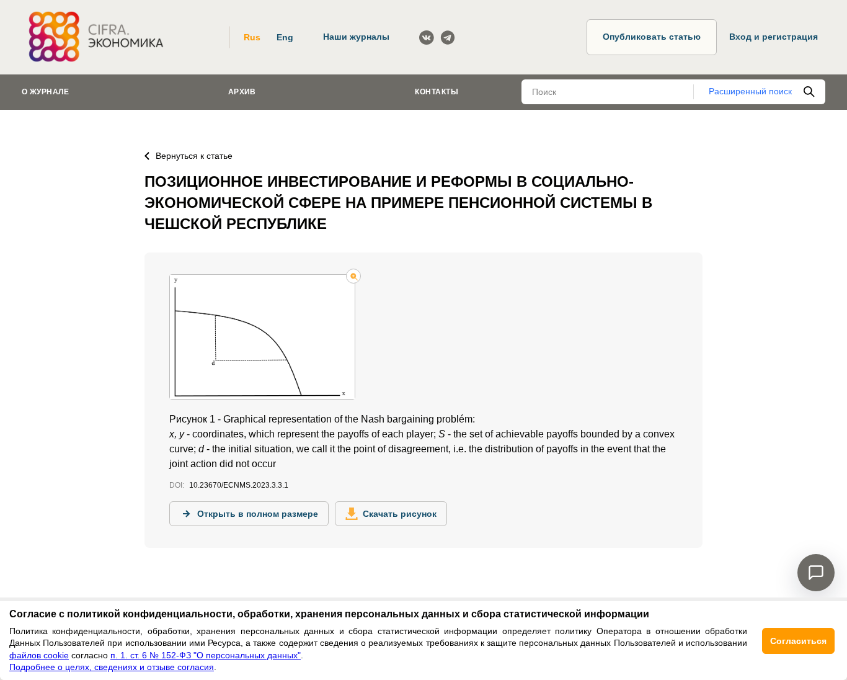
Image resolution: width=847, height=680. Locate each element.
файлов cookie (39, 655)
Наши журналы (356, 37)
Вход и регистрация (773, 37)
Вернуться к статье (194, 156)
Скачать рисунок (400, 514)
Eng (285, 37)
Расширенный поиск (750, 91)
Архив (242, 91)
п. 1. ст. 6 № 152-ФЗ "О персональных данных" (205, 655)
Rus (252, 37)
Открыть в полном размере (257, 514)
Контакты (436, 91)
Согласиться (798, 641)
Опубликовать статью (652, 37)
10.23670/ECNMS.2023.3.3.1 (238, 485)
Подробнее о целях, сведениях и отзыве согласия (111, 667)
